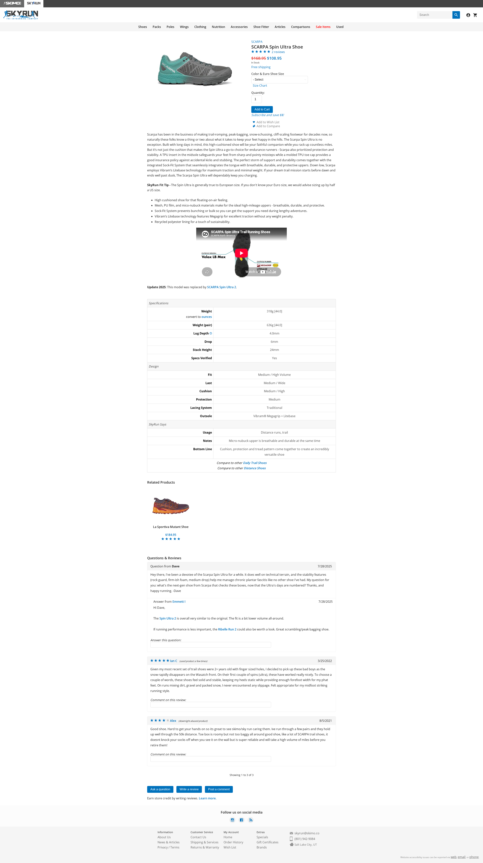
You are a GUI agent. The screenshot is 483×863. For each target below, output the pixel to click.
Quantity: (258, 93)
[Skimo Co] (12, 3)
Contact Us (198, 837)
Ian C (173, 661)
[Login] (469, 15)
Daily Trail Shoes (255, 463)
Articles (280, 27)
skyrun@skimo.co (307, 833)
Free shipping (261, 67)
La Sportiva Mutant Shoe (170, 527)
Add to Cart (262, 109)
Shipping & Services (204, 842)
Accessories (239, 27)
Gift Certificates (267, 842)
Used (340, 27)
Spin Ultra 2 (167, 618)
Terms (174, 847)
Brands (262, 847)
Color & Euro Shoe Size (267, 74)
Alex (173, 721)
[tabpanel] (171, 514)
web (454, 857)
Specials (262, 837)
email (461, 857)
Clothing (200, 27)
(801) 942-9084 (305, 839)
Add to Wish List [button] (268, 122)
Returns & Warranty (205, 847)
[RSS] (250, 820)
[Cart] (476, 15)
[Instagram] (232, 820)
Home (228, 837)
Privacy (163, 847)
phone (474, 857)
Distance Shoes (255, 468)
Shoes (142, 27)
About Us (164, 837)
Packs (157, 27)
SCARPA (256, 42)
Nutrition (218, 27)
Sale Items (323, 27)
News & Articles (169, 842)
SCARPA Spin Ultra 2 (221, 287)
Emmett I (178, 601)
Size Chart (260, 85)
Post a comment (219, 789)
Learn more (207, 798)
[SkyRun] (20, 19)
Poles (170, 27)
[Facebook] (241, 820)
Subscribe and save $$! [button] (267, 115)
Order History (233, 842)
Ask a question (160, 789)
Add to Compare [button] (268, 126)
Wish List (230, 847)
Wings (184, 27)
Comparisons (300, 27)
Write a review (189, 789)
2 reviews (278, 52)
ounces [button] (207, 317)
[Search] (456, 15)
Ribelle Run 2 (227, 629)
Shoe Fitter (261, 27)
